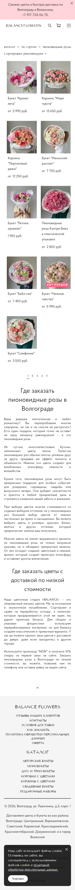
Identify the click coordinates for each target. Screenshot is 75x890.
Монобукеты (38, 766)
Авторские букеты (38, 761)
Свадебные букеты (38, 786)
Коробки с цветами (38, 776)
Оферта (38, 743)
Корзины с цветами (38, 781)
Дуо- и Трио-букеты (38, 771)
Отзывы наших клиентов (38, 715)
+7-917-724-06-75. (35, 15)
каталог (9, 47)
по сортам (29, 47)
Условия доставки (38, 725)
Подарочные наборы (38, 791)
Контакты (38, 720)
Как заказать (38, 730)
